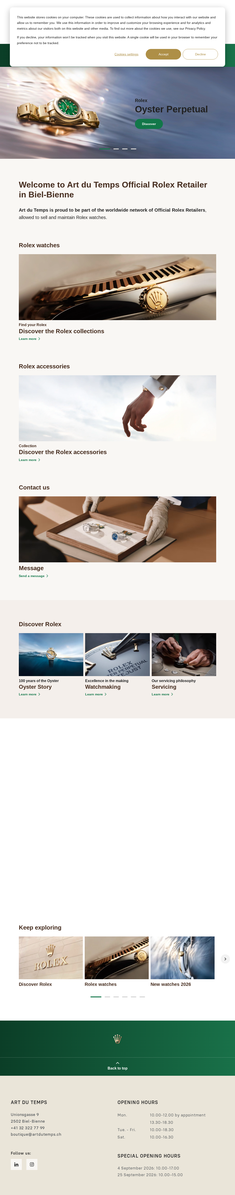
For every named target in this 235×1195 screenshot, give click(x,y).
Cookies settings (126, 54)
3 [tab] (125, 148)
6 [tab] (142, 996)
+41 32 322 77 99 (28, 1128)
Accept (163, 54)
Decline (200, 54)
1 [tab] (104, 148)
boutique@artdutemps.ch (36, 1134)
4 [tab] (133, 148)
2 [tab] (116, 148)
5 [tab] (133, 996)
